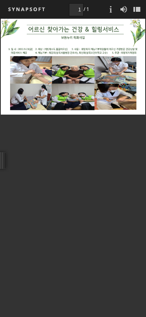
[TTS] (123, 9)
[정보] (110, 9)
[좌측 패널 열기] (136, 9)
